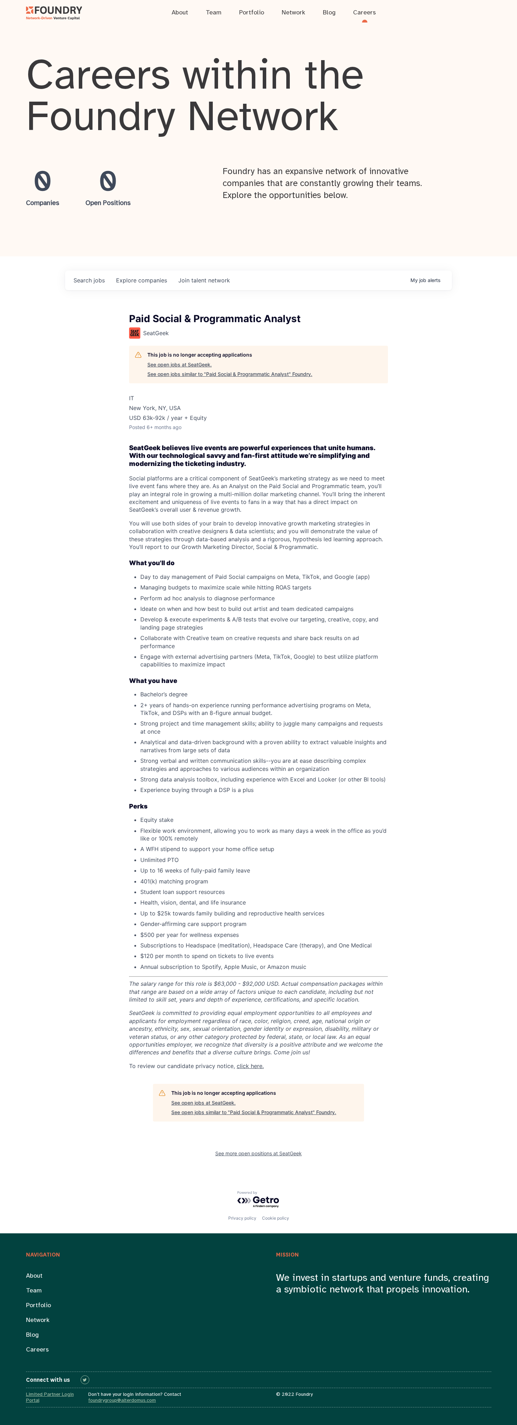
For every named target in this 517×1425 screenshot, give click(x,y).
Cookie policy (275, 1218)
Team (34, 1290)
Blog (32, 1335)
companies (141, 280)
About (34, 1276)
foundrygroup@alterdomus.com (122, 1400)
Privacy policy (242, 1218)
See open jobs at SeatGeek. (179, 365)
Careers (37, 1350)
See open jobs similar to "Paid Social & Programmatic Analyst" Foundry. (229, 374)
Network (38, 1320)
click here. (250, 1065)
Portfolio (38, 1305)
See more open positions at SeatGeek (258, 1153)
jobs (89, 280)
